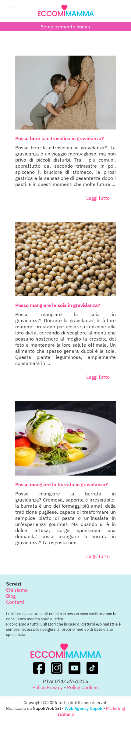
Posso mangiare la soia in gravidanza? (57, 305)
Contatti (15, 602)
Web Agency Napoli (83, 708)
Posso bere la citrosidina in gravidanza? (59, 138)
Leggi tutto (98, 198)
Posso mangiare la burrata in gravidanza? (61, 484)
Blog (11, 596)
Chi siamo (17, 590)
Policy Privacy (47, 687)
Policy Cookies (83, 687)
